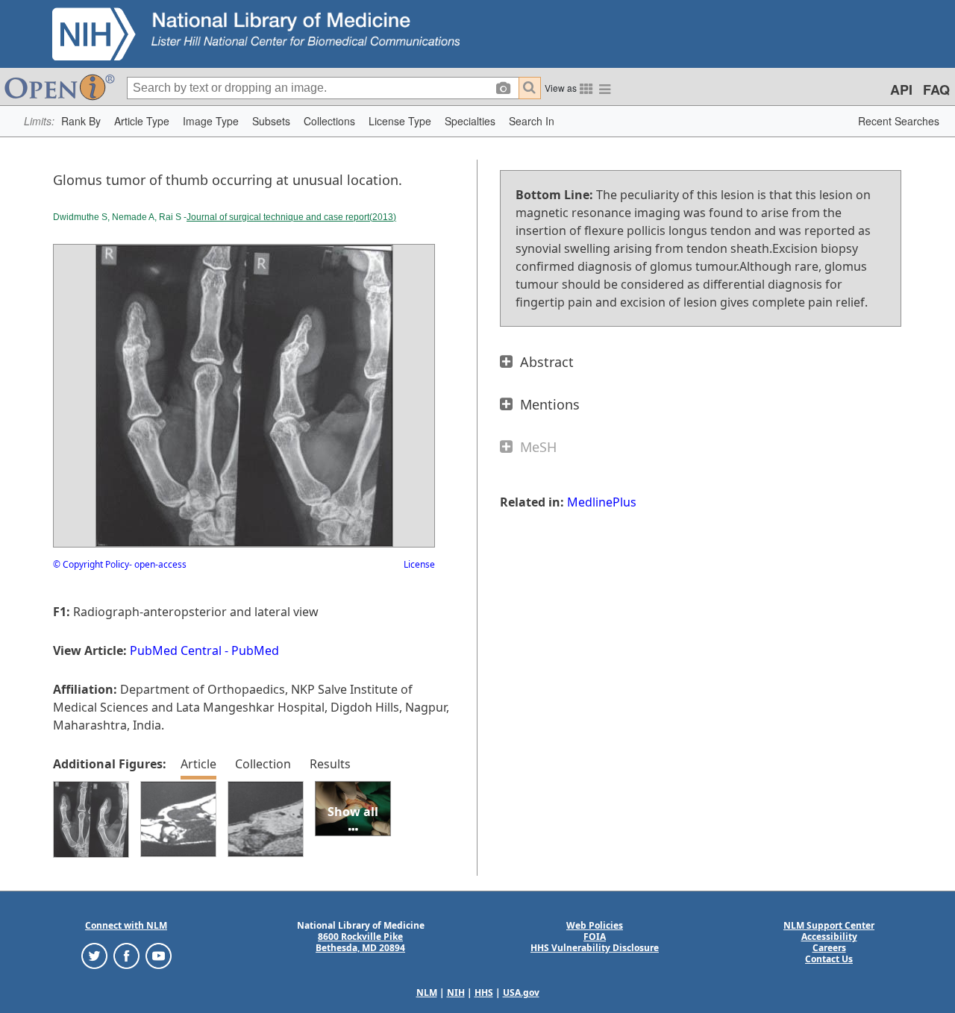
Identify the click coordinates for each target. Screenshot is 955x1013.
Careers (829, 947)
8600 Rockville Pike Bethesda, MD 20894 (360, 942)
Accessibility (829, 936)
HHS (484, 992)
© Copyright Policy (91, 564)
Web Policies (594, 925)
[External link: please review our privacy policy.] (94, 955)
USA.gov (521, 992)
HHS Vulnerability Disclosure (594, 947)
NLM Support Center (828, 925)
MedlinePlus (601, 502)
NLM (426, 992)
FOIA (594, 936)
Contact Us (829, 959)
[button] (81, 121)
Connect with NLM (126, 925)
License (419, 564)
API (901, 89)
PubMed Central (176, 650)
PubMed (255, 650)
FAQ (936, 89)
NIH (456, 992)
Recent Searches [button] (898, 120)
